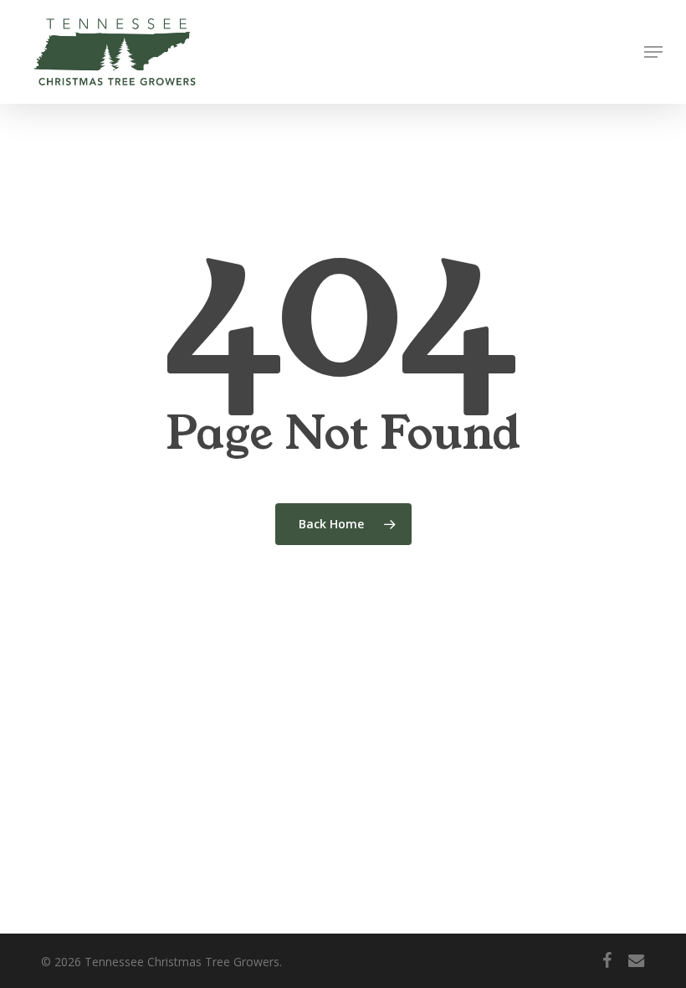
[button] (653, 52)
